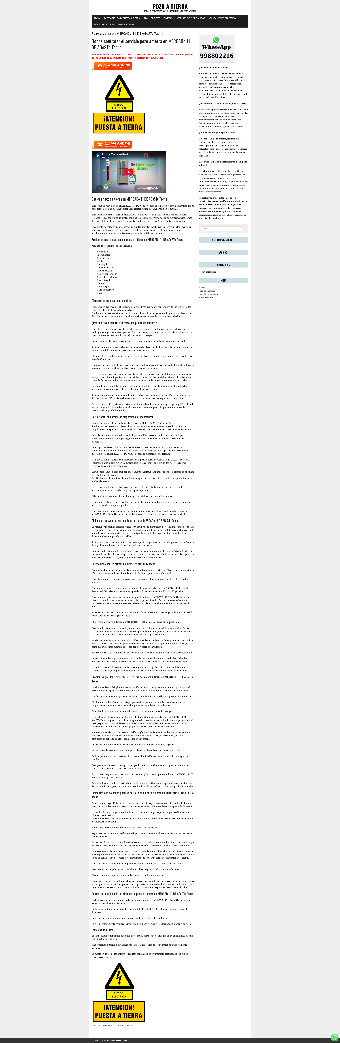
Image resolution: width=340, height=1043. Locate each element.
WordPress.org (206, 297)
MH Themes (123, 1040)
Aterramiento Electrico (222, 18)
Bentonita (102, 251)
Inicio (97, 18)
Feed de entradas (207, 290)
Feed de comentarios (209, 294)
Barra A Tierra (126, 24)
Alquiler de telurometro (158, 18)
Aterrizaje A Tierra (104, 24)
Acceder (202, 287)
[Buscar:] (221, 228)
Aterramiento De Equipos (191, 18)
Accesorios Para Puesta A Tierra (122, 18)
